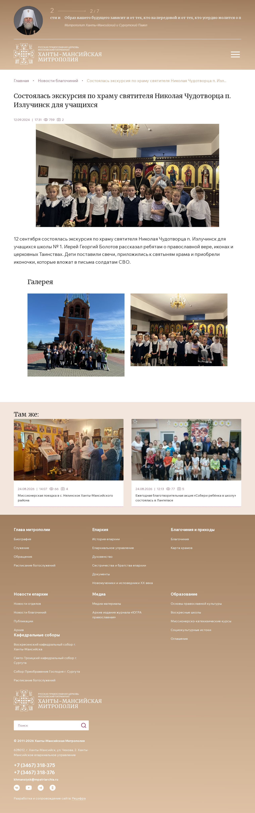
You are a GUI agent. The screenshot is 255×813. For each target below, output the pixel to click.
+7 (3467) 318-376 (34, 772)
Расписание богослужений (34, 565)
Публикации (23, 621)
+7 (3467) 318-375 (34, 765)
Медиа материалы (106, 604)
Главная (21, 80)
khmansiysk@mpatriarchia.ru (36, 779)
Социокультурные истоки (191, 630)
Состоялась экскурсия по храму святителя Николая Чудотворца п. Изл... (156, 80)
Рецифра (79, 798)
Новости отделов (27, 604)
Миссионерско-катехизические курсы (201, 621)
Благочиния (180, 539)
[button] (72, 11)
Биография (22, 539)
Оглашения (179, 639)
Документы (101, 574)
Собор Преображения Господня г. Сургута (47, 671)
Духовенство (102, 557)
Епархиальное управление (113, 548)
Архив (19, 630)
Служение (21, 548)
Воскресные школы (186, 612)
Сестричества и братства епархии (119, 565)
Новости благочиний (58, 80)
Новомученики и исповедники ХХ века (122, 583)
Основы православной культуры (196, 604)
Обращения (23, 557)
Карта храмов (181, 548)
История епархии (106, 539)
